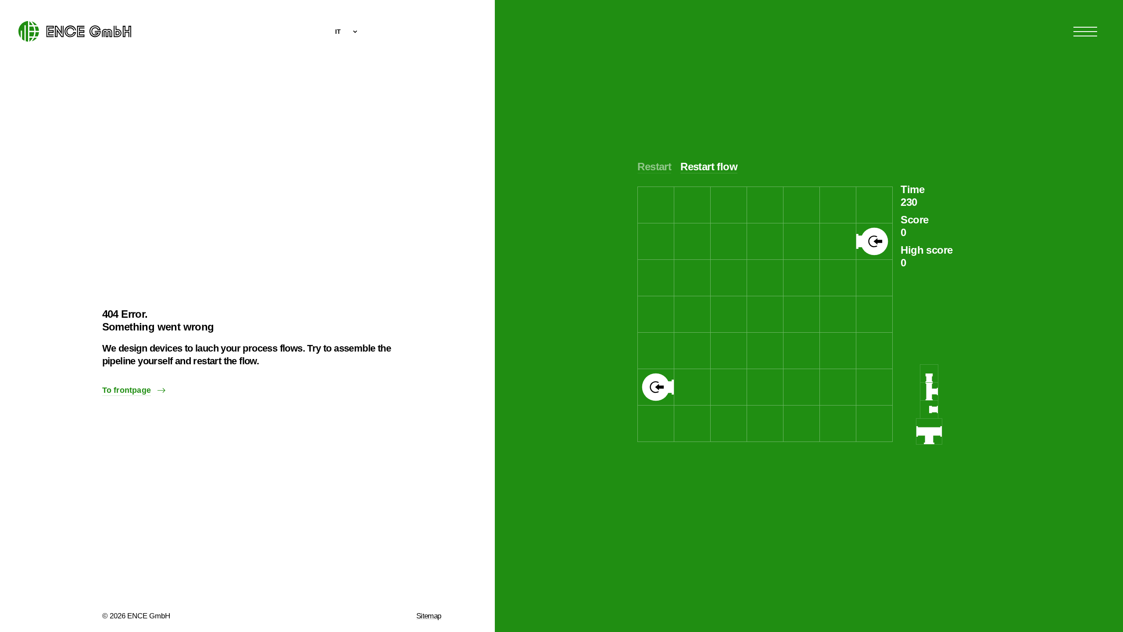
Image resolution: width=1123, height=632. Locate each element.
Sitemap (428, 616)
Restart (654, 166)
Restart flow (708, 166)
